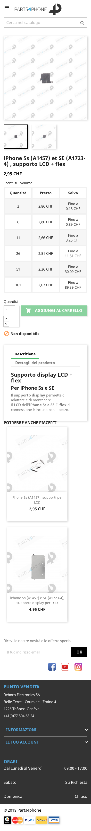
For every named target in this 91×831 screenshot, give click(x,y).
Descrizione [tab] (25, 353)
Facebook (52, 667)
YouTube (65, 667)
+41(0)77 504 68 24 (19, 715)
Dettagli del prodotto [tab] (35, 362)
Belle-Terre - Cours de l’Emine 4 (30, 701)
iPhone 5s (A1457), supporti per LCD (37, 500)
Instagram (78, 667)
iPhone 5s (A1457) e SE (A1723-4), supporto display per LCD (37, 600)
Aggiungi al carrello (54, 310)
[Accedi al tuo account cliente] (76, 6)
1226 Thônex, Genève (21, 708)
